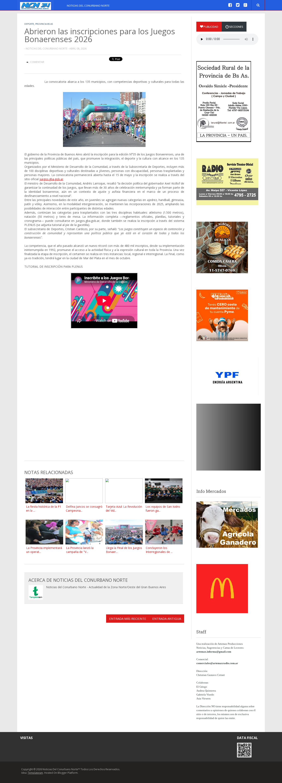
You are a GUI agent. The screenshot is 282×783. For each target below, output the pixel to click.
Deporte (29, 23)
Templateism (35, 773)
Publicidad (211, 26)
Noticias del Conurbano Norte (88, 5)
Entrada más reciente (127, 618)
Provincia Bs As (44, 23)
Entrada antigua (166, 618)
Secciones (236, 26)
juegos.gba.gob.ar (51, 179)
